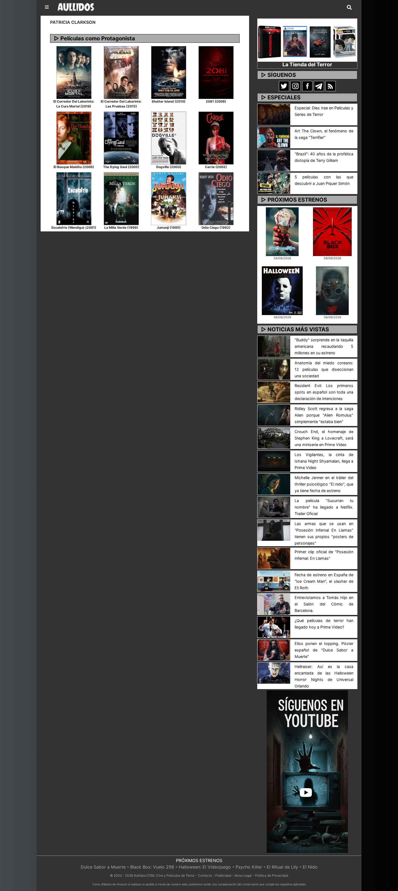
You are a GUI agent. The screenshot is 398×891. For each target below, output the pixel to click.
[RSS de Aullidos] (330, 86)
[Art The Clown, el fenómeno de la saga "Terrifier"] (274, 137)
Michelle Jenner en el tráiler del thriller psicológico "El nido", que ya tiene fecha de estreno (324, 484)
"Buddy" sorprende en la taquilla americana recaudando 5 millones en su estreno (324, 346)
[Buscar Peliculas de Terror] (349, 7)
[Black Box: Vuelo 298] (332, 231)
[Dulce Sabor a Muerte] (282, 231)
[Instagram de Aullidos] (296, 86)
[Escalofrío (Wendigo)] (74, 198)
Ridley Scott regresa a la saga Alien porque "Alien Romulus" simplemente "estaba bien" (324, 415)
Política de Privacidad (271, 875)
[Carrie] (216, 137)
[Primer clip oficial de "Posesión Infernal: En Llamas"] (274, 558)
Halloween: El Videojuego (205, 867)
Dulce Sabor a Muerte (103, 867)
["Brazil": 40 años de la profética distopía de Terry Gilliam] (274, 160)
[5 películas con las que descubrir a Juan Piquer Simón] (274, 183)
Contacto (205, 875)
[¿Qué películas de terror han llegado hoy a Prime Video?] (274, 627)
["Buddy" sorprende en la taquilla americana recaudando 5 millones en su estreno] (274, 346)
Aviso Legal (243, 875)
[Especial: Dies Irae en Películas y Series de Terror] (274, 114)
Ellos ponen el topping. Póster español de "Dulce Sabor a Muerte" (324, 650)
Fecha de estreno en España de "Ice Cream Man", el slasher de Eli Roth (324, 581)
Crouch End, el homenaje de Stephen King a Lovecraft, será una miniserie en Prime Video (324, 438)
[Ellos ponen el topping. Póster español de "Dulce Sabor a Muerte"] (274, 649)
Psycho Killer (249, 867)
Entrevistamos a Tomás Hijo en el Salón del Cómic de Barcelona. (324, 604)
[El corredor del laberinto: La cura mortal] (74, 72)
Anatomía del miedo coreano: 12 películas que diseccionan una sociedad (324, 369)
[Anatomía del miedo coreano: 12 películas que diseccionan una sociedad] (274, 369)
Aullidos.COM (144, 875)
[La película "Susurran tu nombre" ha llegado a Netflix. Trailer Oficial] (274, 506)
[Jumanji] (168, 198)
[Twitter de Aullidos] (284, 86)
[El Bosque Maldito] (74, 137)
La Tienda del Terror (307, 64)
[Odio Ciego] (216, 198)
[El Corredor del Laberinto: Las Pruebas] (121, 72)
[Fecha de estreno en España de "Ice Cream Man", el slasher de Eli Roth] (274, 581)
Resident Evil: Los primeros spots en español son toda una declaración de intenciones (324, 392)
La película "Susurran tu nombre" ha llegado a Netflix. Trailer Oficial (324, 507)
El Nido (310, 867)
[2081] (216, 72)
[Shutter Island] (168, 72)
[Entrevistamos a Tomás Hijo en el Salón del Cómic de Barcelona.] (274, 604)
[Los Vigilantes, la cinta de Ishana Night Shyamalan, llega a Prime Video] (274, 460)
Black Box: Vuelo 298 (152, 867)
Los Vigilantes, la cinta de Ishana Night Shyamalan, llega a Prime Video (324, 461)
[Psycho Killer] (332, 290)
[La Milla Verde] (121, 198)
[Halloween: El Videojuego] (282, 290)
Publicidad (223, 875)
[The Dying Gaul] (121, 137)
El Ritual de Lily (282, 867)
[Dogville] (168, 137)
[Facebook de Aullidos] (307, 86)
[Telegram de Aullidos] (319, 86)
